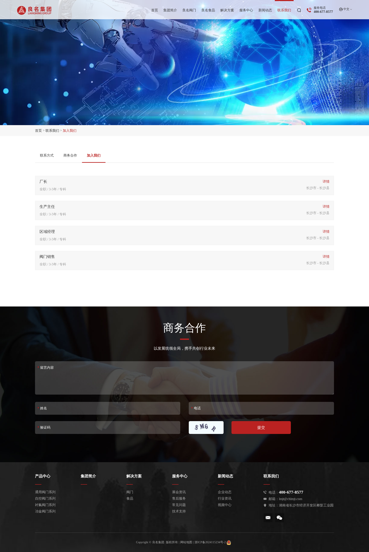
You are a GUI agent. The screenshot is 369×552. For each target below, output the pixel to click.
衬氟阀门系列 (45, 505)
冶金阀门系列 (45, 511)
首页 (38, 130)
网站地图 (186, 542)
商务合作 (70, 155)
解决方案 (134, 476)
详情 (326, 181)
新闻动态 (225, 476)
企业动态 (224, 492)
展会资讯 (179, 492)
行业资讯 (224, 498)
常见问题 (179, 505)
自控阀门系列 (45, 498)
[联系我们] (284, 10)
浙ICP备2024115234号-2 (211, 542)
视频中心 (224, 505)
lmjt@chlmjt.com (290, 499)
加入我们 (94, 155)
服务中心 (179, 476)
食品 (129, 498)
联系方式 (47, 155)
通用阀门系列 (45, 492)
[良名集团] (34, 10)
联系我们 (52, 130)
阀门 (129, 492)
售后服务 (179, 498)
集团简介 (88, 476)
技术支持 (179, 511)
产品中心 (42, 476)
